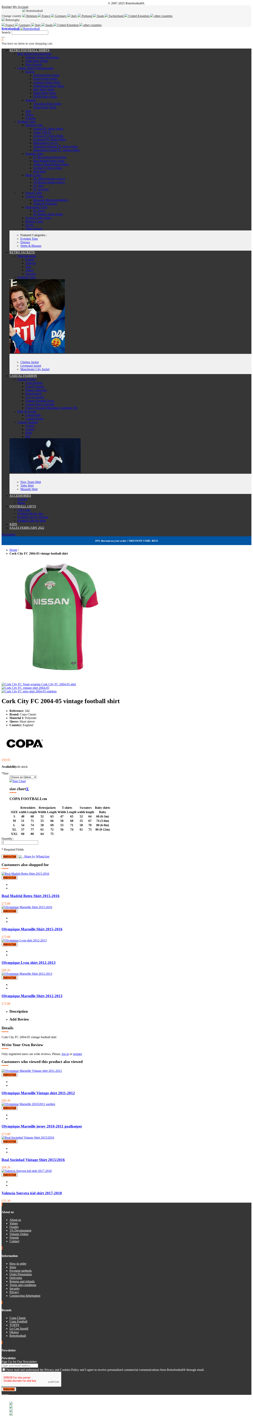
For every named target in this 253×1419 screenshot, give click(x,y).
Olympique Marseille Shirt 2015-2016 (32, 929)
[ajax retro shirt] (45, 472)
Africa (29, 114)
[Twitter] (4, 1393)
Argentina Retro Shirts (47, 103)
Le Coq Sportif (34, 397)
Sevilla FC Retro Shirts (47, 168)
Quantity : (8, 838)
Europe (29, 71)
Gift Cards (23, 510)
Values (13, 1223)
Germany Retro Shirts (46, 82)
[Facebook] (2, 1393)
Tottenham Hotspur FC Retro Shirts (55, 146)
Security (14, 1288)
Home (13, 550)
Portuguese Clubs (36, 207)
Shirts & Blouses (30, 245)
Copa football (33, 383)
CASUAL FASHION (23, 375)
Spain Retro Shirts (44, 93)
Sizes (12, 1267)
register (77, 1054)
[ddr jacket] (37, 352)
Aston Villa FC (42, 132)
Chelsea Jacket (29, 362)
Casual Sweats (34, 418)
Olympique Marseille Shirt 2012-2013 (32, 996)
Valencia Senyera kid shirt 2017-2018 (32, 1193)
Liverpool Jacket (30, 365)
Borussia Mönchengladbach (50, 200)
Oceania (30, 118)
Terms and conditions (22, 1285)
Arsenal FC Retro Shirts (48, 128)
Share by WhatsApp (35, 856)
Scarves (22, 499)
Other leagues (33, 228)
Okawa (14, 1332)
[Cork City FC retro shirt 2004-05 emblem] (29, 691)
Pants (28, 432)
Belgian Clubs (34, 221)
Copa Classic (17, 1318)
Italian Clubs (33, 175)
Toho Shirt (27, 485)
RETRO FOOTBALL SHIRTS (29, 50)
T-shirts (30, 425)
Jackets (29, 429)
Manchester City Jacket (34, 369)
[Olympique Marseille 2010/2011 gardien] (28, 1104)
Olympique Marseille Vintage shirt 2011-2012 (38, 1093)
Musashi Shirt (29, 489)
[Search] (3, 37)
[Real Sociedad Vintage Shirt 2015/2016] (28, 1137)
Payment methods (20, 1270)
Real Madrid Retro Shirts (48, 160)
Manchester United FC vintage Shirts (56, 150)
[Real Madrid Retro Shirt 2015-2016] (25, 873)
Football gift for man (30, 513)
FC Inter (38, 185)
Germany (60, 16)
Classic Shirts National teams (35, 68)
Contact (14, 1241)
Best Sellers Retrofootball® (34, 53)
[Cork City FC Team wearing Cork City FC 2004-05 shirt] (39, 684)
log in (65, 1054)
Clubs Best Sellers (36, 61)
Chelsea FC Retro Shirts (48, 136)
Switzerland (116, 16)
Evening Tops (29, 238)
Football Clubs (26, 121)
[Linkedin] (7, 1393)
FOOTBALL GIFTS (22, 506)
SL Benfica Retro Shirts (48, 214)
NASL (29, 225)
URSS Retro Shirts (45, 96)
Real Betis (39, 171)
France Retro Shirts (45, 78)
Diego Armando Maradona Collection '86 (51, 408)
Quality (14, 1227)
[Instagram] (5, 1393)
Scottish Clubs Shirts (38, 218)
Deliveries (15, 1278)
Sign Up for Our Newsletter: (19, 1361)
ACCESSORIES (20, 495)
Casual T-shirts (26, 379)
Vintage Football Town (39, 400)
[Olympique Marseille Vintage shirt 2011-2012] (32, 1070)
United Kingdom (138, 16)
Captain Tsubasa (27, 422)
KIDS (13, 524)
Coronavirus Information (24, 1295)
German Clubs (34, 196)
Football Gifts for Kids (31, 520)
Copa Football (18, 1321)
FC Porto (39, 210)
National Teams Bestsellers (42, 57)
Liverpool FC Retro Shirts (49, 139)
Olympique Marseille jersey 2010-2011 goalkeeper (42, 1126)
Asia (28, 111)
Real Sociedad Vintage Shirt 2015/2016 (33, 1160)
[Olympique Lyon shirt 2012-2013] (24, 940)
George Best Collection (40, 404)
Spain (100, 16)
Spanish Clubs (34, 153)
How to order (17, 1263)
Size (5, 773)
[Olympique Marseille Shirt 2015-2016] (27, 907)
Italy (74, 16)
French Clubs (33, 193)
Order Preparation (20, 1274)
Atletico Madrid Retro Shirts (51, 164)
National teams (26, 256)
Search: (6, 32)
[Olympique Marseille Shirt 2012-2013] (27, 973)
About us (15, 1219)
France (46, 16)
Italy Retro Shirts (43, 89)
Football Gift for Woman (32, 517)
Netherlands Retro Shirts (48, 86)
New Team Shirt (30, 482)
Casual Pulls (33, 415)
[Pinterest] (8, 1393)
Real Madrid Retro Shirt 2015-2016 (30, 896)
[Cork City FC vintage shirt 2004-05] (25, 687)
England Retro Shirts (46, 75)
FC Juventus (41, 189)
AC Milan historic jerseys (49, 178)
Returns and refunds (22, 1281)
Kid (27, 436)
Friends (14, 1237)
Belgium (31, 16)
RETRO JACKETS (22, 252)
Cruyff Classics (34, 386)
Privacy (14, 1292)
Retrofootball (33, 393)
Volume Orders (18, 1234)
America (30, 100)
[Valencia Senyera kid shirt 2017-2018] (27, 1171)
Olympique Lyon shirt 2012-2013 (29, 963)
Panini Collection (36, 390)
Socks (21, 502)
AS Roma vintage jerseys (49, 182)
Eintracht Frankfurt (45, 203)
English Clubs (34, 125)
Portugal (87, 16)
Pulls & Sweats (26, 411)
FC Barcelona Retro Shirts (49, 157)
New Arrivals (33, 64)
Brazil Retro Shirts (44, 107)
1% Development (20, 1230)
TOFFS (14, 1325)
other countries (163, 16)
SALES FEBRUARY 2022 (26, 527)
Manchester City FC (46, 143)
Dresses (25, 242)
